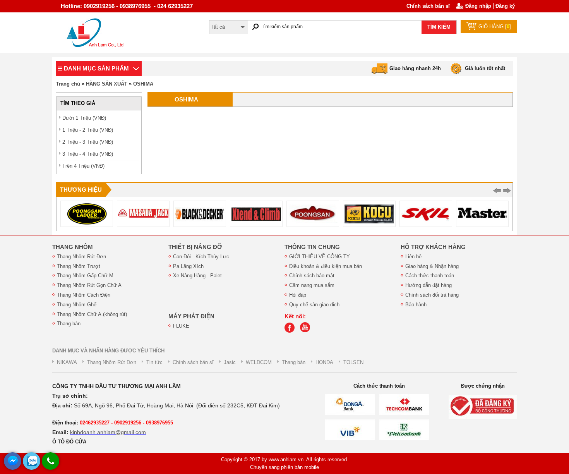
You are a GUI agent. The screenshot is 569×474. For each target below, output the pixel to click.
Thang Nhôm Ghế (76, 304)
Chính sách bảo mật (311, 275)
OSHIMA (143, 84)
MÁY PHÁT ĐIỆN (191, 316)
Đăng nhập (478, 6)
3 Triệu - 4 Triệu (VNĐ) (87, 154)
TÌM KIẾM (439, 27)
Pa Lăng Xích (188, 266)
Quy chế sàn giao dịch (314, 304)
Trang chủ (68, 84)
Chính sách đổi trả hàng (432, 295)
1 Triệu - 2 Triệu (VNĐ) (87, 130)
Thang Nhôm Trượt (78, 266)
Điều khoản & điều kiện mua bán (325, 266)
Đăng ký (505, 6)
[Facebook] (291, 331)
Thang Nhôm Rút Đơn (81, 256)
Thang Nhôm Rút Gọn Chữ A (89, 285)
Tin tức (154, 362)
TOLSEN (353, 362)
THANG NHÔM (72, 247)
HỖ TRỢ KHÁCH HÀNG (433, 247)
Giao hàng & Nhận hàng (432, 266)
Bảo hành (416, 304)
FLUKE (181, 326)
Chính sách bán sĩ (428, 6)
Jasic (230, 362)
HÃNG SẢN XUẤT (106, 84)
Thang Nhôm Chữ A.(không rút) (92, 314)
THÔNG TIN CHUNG (312, 247)
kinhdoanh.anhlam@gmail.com (108, 432)
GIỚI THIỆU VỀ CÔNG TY (319, 256)
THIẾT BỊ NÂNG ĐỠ (195, 247)
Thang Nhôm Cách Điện (83, 295)
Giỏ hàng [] (494, 26)
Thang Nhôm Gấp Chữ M (85, 275)
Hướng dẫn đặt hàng (428, 285)
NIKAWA (67, 362)
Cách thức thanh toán (429, 275)
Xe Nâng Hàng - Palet (197, 275)
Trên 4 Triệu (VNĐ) (83, 166)
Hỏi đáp (297, 295)
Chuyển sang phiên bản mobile (284, 467)
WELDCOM (259, 362)
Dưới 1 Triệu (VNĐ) (84, 118)
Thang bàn (69, 323)
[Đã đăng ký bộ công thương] (483, 406)
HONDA (324, 362)
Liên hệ (413, 256)
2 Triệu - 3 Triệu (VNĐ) (87, 142)
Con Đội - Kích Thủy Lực (201, 256)
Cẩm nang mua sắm (311, 285)
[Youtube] (307, 331)
